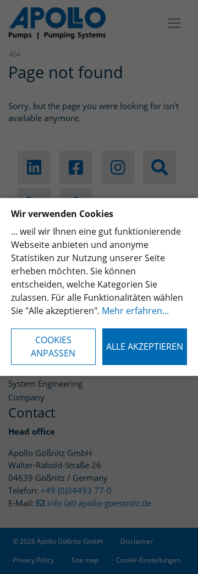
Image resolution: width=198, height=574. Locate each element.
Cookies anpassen (53, 347)
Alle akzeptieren (144, 347)
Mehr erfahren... (135, 311)
